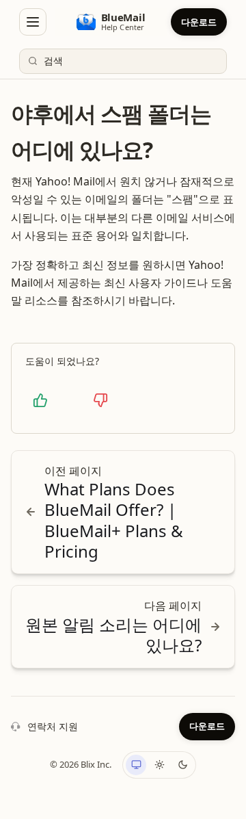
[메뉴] (32, 22)
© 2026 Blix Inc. (80, 764)
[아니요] (100, 400)
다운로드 (199, 22)
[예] (40, 400)
